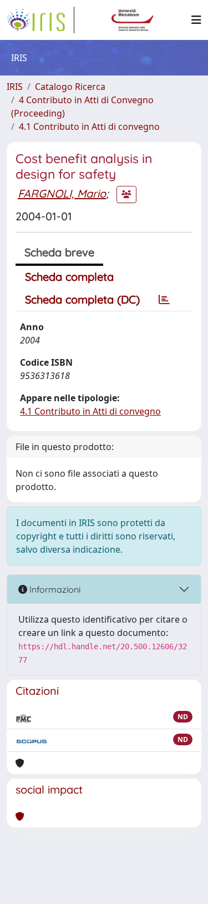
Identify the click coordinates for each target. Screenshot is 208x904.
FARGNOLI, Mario (62, 193)
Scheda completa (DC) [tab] (82, 299)
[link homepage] (40, 20)
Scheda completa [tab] (69, 277)
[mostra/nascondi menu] (196, 20)
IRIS (15, 86)
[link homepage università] (133, 20)
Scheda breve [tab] (59, 252)
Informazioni (53, 589)
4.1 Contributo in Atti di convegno (89, 126)
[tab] (164, 299)
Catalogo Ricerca (70, 86)
